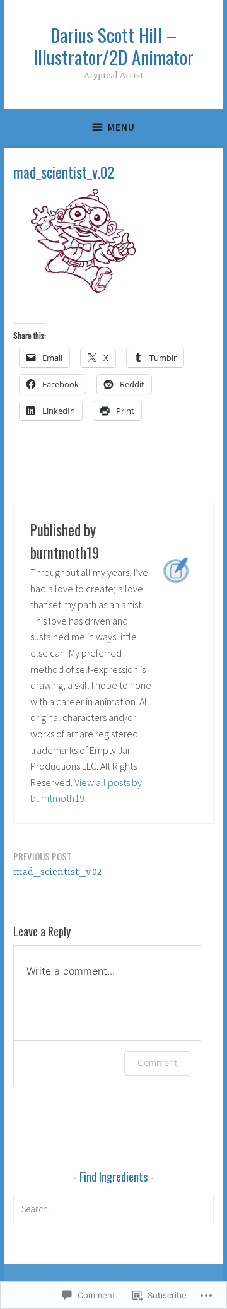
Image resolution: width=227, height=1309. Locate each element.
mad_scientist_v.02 (57, 863)
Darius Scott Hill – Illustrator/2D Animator (113, 45)
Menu (121, 127)
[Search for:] (113, 1208)
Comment (157, 1062)
